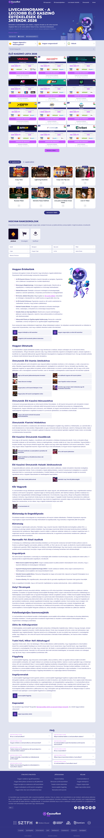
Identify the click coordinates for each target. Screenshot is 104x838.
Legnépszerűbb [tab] (16, 162)
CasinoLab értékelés (52, 144)
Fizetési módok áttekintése (59, 784)
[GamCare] (79, 822)
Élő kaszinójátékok (59, 2)
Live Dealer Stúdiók (73, 2)
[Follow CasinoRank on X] (82, 807)
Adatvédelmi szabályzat (52, 835)
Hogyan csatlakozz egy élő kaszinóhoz (28, 779)
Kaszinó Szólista (59, 779)
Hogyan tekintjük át (82, 781)
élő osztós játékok (50, 296)
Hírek (93, 2)
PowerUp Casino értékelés (81, 75)
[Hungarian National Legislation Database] (42, 822)
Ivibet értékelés (81, 144)
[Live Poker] (85, 176)
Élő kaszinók (47, 2)
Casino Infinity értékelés (52, 75)
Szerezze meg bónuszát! (23, 72)
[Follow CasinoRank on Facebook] (75, 807)
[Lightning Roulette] (41, 176)
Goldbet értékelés (52, 121)
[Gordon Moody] (58, 822)
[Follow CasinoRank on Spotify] (90, 807)
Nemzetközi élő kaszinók (59, 790)
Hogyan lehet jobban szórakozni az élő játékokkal (28, 781)
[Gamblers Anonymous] (68, 822)
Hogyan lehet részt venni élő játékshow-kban (28, 790)
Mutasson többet (51, 150)
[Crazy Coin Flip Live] (63, 176)
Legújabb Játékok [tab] (29, 162)
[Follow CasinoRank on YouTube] (86, 807)
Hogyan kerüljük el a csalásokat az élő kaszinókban (28, 784)
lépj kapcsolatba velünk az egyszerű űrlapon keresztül (52, 707)
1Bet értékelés (52, 98)
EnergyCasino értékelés (23, 121)
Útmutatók (86, 2)
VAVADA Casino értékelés (22, 75)
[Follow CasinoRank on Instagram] (79, 807)
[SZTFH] (22, 822)
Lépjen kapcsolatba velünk (82, 787)
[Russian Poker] (19, 197)
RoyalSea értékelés (81, 121)
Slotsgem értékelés (23, 144)
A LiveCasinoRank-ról (83, 779)
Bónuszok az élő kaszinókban (59, 781)
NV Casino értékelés (23, 98)
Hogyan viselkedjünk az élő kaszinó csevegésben (28, 787)
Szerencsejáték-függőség (59, 787)
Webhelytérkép (77, 835)
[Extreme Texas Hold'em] (41, 197)
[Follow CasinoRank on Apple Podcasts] (93, 807)
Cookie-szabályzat (27, 835)
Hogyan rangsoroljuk (83, 784)
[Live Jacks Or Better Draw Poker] (63, 197)
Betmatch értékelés (81, 98)
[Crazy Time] (19, 176)
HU (10, 807)
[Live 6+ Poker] (85, 197)
